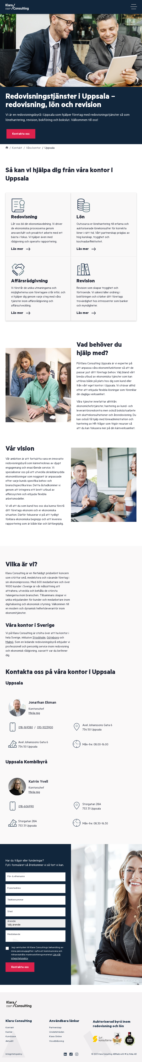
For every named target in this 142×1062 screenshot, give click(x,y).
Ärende (11, 921)
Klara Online (55, 1036)
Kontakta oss (21, 133)
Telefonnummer (15, 900)
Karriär (9, 1032)
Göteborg (53, 637)
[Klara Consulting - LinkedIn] (65, 1054)
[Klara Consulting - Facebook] (71, 1054)
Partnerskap (55, 1027)
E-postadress (14, 888)
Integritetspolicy (14, 1054)
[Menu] (133, 7)
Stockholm (39, 637)
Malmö (9, 642)
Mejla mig (34, 713)
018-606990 (26, 806)
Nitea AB (132, 1054)
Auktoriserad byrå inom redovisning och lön (111, 1024)
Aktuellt (9, 1041)
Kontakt (17, 148)
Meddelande (13, 934)
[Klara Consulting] (19, 7)
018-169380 (25, 727)
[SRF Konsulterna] (102, 1039)
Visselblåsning (56, 1041)
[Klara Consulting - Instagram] (76, 1054)
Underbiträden (56, 1032)
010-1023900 (45, 727)
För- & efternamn (16, 876)
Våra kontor (33, 148)
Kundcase (11, 1036)
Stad (10, 911)
